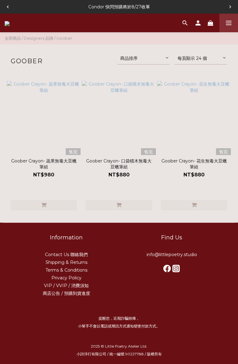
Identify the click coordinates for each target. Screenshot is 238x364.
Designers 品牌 (38, 38)
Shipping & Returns (66, 262)
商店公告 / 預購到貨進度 (66, 293)
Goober (64, 38)
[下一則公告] (230, 7)
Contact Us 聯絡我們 (66, 254)
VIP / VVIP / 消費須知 (66, 285)
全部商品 (13, 38)
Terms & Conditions (66, 270)
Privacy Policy (66, 278)
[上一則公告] (8, 7)
